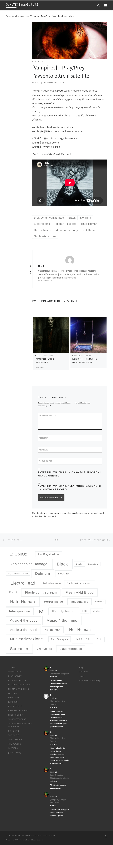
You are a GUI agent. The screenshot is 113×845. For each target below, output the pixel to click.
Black (62, 564)
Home (81, 676)
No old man (53, 629)
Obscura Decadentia (19, 710)
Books (79, 564)
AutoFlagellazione (48, 554)
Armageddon (14, 672)
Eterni (13, 592)
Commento (47, 415)
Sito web (45, 461)
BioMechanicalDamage (28, 564)
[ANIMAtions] (14, 752)
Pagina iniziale (12, 16)
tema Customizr (38, 840)
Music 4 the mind (61, 620)
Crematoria (93, 564)
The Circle (13, 735)
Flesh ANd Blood (79, 592)
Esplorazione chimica (79, 583)
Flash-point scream (41, 592)
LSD (84, 611)
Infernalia (99, 602)
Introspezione (19, 611)
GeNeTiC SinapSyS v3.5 (24, 835)
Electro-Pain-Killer (18, 689)
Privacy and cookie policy (89, 680)
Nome (43, 438)
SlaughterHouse (17, 719)
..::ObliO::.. (20, 554)
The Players (14, 744)
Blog (81, 667)
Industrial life (79, 601)
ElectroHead (22, 583)
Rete (99, 639)
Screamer (19, 648)
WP (16, 840)
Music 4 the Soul (23, 630)
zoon (52, 670)
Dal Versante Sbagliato (59, 673)
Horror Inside (53, 601)
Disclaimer (83, 672)
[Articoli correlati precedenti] (97, 309)
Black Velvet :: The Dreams (57, 703)
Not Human (80, 629)
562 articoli (45, 281)
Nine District (15, 706)
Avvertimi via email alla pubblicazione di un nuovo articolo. (69, 488)
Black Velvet (15, 676)
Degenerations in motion (18, 573)
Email (44, 449)
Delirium (42, 573)
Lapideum (13, 702)
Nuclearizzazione (26, 639)
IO (41, 611)
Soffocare (13, 731)
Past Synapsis (59, 639)
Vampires (24, 16)
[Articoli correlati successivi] (104, 309)
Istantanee (13, 697)
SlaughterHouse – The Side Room (20, 725)
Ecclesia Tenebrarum (19, 684)
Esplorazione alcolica (52, 583)
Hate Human (22, 601)
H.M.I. (37, 83)
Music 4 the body (23, 620)
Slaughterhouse (70, 648)
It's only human (63, 611)
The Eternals (15, 739)
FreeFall (12, 693)
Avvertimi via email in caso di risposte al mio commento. (70, 474)
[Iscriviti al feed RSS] (106, 836)
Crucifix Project (17, 680)
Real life (83, 639)
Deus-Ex (63, 573)
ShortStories (44, 648)
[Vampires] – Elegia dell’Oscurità (58, 801)
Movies (97, 611)
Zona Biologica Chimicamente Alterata (59, 776)
